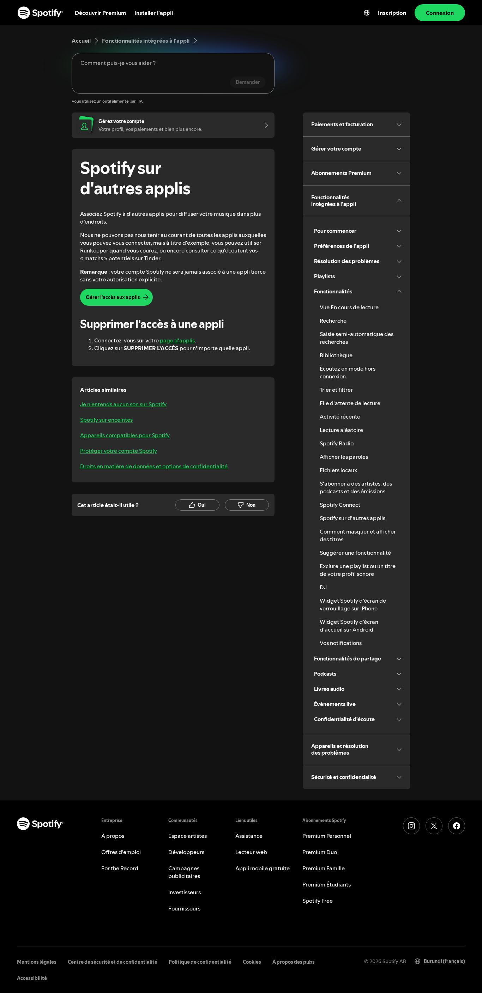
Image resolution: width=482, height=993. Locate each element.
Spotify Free (317, 900)
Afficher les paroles (344, 457)
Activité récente (340, 416)
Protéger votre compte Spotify (118, 451)
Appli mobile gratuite (262, 868)
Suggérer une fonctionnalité (355, 552)
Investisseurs (184, 892)
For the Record (119, 868)
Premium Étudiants (326, 884)
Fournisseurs (184, 908)
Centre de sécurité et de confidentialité (112, 961)
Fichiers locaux (338, 470)
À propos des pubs (293, 961)
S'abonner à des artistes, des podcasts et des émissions (356, 487)
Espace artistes (187, 836)
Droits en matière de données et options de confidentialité (154, 466)
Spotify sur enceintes (106, 420)
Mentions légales (36, 961)
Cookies (252, 961)
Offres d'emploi (121, 852)
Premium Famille (323, 868)
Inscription (392, 13)
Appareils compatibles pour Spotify (125, 435)
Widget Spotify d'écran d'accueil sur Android (349, 625)
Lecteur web (251, 852)
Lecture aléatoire (341, 430)
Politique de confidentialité (200, 961)
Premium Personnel (326, 836)
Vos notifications (341, 643)
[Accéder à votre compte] (264, 125)
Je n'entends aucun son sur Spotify (123, 404)
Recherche (333, 320)
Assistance (249, 836)
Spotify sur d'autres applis (352, 518)
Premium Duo (319, 852)
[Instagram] (411, 825)
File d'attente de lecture (350, 403)
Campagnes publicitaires (184, 872)
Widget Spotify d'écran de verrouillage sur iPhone (353, 604)
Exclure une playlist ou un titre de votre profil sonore (358, 570)
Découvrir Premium (100, 13)
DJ (323, 587)
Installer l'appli (153, 13)
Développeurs (186, 852)
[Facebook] (456, 825)
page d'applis (177, 340)
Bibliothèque (336, 355)
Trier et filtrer (336, 390)
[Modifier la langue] (366, 12)
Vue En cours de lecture (349, 307)
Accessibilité (32, 978)
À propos (112, 836)
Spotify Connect (340, 504)
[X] (434, 825)
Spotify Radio (337, 443)
